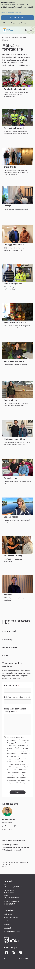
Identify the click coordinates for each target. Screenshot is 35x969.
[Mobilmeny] (31, 30)
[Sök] (26, 30)
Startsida (5, 37)
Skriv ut (7, 867)
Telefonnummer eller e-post (17, 697)
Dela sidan (8, 865)
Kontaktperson (11, 685)
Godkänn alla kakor (17, 17)
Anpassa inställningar (19, 23)
